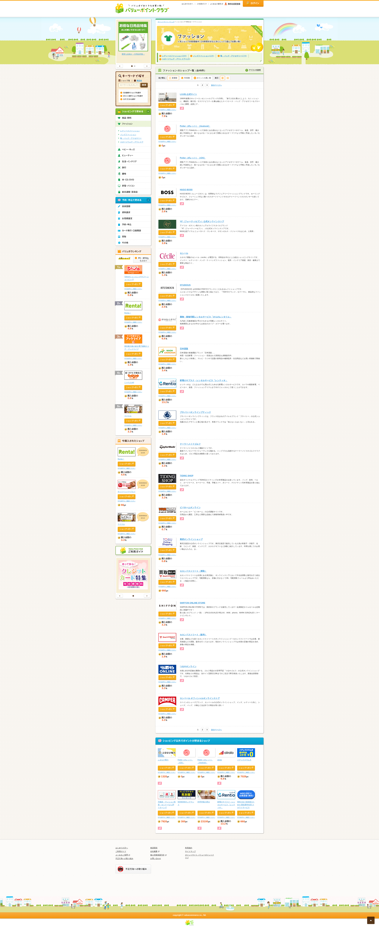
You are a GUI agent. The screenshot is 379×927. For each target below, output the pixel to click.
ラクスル (127, 416)
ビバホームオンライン (190, 507)
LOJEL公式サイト (188, 94)
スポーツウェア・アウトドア (131, 142)
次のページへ (216, 85)
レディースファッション (130, 131)
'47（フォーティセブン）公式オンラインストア (202, 221)
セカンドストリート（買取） (193, 571)
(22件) (203, 56)
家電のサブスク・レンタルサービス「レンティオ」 (204, 380)
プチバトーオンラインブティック (195, 412)
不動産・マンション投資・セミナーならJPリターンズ (167, 805)
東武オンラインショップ (191, 539)
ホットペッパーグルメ (126, 492)
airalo (219, 760)
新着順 (174, 78)
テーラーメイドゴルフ (190, 444)
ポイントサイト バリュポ (166, 22)
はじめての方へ (121, 848)
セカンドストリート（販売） (193, 634)
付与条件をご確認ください (167, 109)
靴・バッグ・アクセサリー (131, 138)
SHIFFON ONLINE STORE (192, 603)
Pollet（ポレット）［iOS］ (193, 158)
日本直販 (184, 348)
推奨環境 (153, 848)
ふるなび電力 (163, 760)
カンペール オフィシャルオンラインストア (200, 698)
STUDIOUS (185, 285)
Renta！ (127, 313)
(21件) (176, 59)
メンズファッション (128, 135)
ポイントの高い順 (204, 78)
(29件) (174, 56)
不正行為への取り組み (124, 858)
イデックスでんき (244, 760)
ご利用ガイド (120, 851)
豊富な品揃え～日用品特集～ (133, 54)
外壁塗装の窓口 (203, 802)
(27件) (233, 56)
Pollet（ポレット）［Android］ (195, 126)
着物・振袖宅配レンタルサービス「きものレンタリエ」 (206, 317)
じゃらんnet (129, 382)
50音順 (187, 78)
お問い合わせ (155, 858)
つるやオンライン (188, 666)
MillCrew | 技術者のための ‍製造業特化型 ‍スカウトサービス (245, 805)
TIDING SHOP (186, 475)
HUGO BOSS (186, 189)
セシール (184, 253)
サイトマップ (190, 851)
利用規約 (188, 848)
